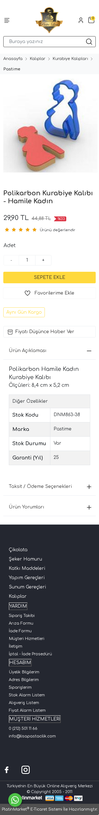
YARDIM (18, 606)
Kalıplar (18, 596)
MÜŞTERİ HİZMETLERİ (34, 719)
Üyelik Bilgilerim (24, 672)
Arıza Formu (21, 623)
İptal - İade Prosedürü (30, 654)
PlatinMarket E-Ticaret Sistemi (32, 809)
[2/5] (10, 229)
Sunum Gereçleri (27, 587)
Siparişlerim (20, 687)
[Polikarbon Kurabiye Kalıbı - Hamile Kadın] (49, 126)
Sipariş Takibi (22, 616)
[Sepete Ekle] (49, 277)
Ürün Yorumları (26, 507)
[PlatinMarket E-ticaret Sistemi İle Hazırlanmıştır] (29, 798)
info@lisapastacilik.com (32, 736)
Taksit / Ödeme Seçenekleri (40, 486)
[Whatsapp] (15, 800)
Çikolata (18, 549)
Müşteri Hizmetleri (26, 639)
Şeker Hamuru (25, 559)
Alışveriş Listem (24, 703)
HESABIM (20, 662)
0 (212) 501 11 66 (23, 729)
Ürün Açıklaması (27, 350)
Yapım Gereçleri (27, 577)
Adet (10, 245)
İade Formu (20, 631)
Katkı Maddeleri (27, 568)
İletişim (15, 646)
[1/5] (6, 229)
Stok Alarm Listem (27, 695)
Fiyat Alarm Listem (27, 710)
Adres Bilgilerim (24, 680)
